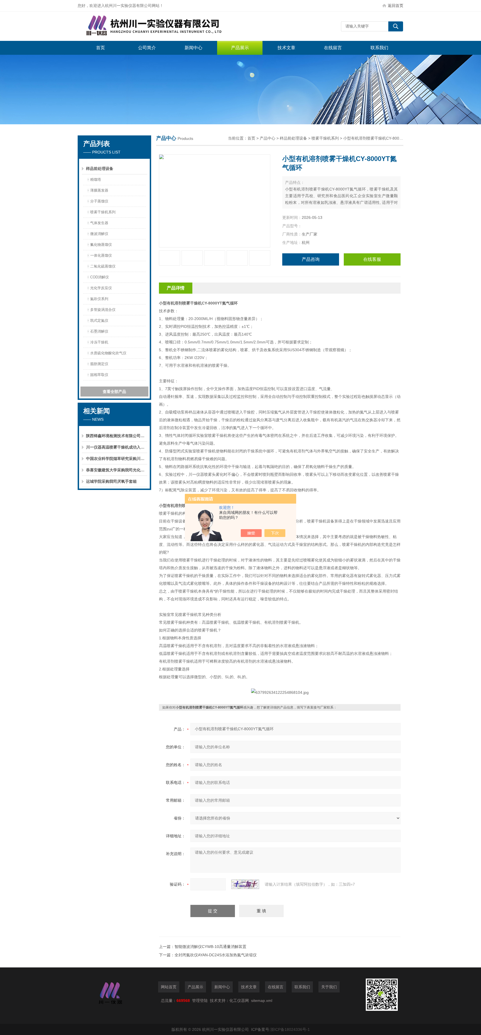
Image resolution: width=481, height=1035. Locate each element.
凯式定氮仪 (99, 320)
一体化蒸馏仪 (101, 255)
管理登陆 (200, 1000)
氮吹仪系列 (99, 299)
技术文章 (286, 47)
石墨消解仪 (99, 331)
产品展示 (240, 47)
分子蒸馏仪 (99, 201)
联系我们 (379, 47)
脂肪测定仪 (99, 364)
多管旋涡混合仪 (103, 310)
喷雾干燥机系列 (103, 212)
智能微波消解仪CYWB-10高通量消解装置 (210, 946)
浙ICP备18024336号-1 (290, 1029)
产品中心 (267, 138)
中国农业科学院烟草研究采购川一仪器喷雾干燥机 (116, 458)
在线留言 (333, 47)
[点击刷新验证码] (245, 884)
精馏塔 (95, 179)
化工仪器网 (239, 1000)
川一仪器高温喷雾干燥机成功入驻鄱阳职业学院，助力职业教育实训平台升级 (116, 447)
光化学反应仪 (101, 288)
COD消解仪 (99, 277)
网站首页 (168, 987)
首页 (100, 47)
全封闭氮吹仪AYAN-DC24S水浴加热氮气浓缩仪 (216, 955)
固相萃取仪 (99, 375)
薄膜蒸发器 (99, 190)
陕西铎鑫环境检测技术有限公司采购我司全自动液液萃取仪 (116, 436)
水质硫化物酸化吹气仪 (108, 353)
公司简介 (147, 47)
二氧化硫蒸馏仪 (103, 266)
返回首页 (395, 5)
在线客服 (372, 259)
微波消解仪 (99, 234)
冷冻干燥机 (99, 342)
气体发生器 (99, 223)
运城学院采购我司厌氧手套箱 (111, 481)
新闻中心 (193, 47)
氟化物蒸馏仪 (101, 244)
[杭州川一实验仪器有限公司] (161, 26)
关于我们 (329, 987)
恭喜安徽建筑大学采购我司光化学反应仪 (116, 470)
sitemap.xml (261, 1000)
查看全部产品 (114, 391)
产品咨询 (311, 259)
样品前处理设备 (99, 168)
